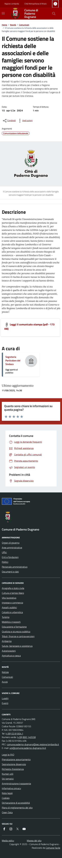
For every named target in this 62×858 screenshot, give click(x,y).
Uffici (4, 552)
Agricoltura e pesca (11, 655)
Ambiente (7, 641)
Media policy (8, 840)
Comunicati (24, 24)
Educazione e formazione (14, 626)
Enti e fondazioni (10, 557)
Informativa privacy (11, 788)
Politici (5, 562)
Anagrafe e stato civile (13, 588)
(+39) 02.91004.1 (14, 733)
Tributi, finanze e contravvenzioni (18, 636)
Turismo (5, 617)
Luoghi (5, 698)
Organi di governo (10, 543)
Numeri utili (7, 774)
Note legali (7, 793)
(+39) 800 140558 (26, 737)
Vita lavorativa (9, 598)
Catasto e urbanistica (12, 612)
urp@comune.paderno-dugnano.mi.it (27, 748)
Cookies (5, 798)
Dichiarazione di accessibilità (16, 803)
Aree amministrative (12, 547)
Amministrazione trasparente (16, 783)
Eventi (5, 703)
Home (4, 24)
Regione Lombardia (12, 3)
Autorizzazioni (9, 651)
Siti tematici (8, 778)
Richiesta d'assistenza (13, 769)
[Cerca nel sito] (53, 13)
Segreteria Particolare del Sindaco (12, 360)
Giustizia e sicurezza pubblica (16, 631)
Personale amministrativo (14, 567)
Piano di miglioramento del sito (17, 807)
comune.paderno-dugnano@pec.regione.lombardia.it (33, 744)
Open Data (7, 812)
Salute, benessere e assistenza (17, 646)
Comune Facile (53, 848)
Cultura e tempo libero (13, 593)
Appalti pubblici (9, 607)
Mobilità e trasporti (11, 622)
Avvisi (5, 682)
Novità (13, 24)
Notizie (5, 672)
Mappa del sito (34, 840)
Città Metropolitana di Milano (35, 3)
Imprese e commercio (12, 602)
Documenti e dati (10, 571)
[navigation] (3, 13)
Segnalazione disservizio (14, 764)
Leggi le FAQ (8, 754)
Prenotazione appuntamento (16, 759)
